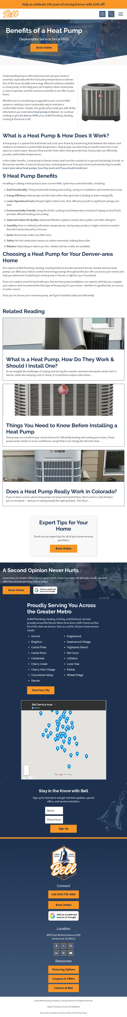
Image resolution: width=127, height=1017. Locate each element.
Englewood (74, 636)
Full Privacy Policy (79, 1013)
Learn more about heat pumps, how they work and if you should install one (45, 168)
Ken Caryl (73, 653)
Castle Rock (38, 653)
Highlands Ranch (77, 647)
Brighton (36, 641)
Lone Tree (73, 664)
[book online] (102, 14)
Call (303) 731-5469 (63, 894)
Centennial (37, 658)
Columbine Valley (42, 675)
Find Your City (41, 690)
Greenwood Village (79, 641)
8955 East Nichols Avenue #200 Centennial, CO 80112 (63, 936)
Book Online (44, 47)
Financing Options (63, 969)
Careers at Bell (63, 988)
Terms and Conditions (49, 1013)
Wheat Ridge (75, 675)
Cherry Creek (39, 664)
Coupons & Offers (63, 978)
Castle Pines (38, 647)
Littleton (72, 658)
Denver (35, 680)
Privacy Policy (65, 1013)
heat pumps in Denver (46, 112)
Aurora (35, 636)
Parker (71, 669)
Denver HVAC (31, 115)
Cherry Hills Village (43, 669)
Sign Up (63, 828)
